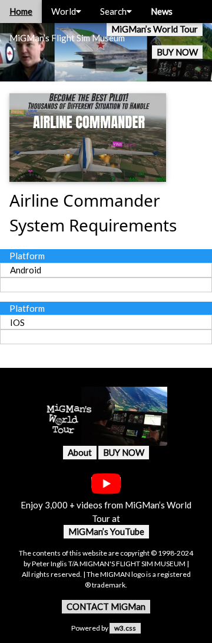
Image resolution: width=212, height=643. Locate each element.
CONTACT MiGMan (106, 606)
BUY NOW (177, 52)
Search (113, 11)
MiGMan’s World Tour (154, 29)
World (63, 11)
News (162, 11)
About (80, 452)
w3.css (125, 628)
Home (20, 11)
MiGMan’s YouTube (106, 531)
